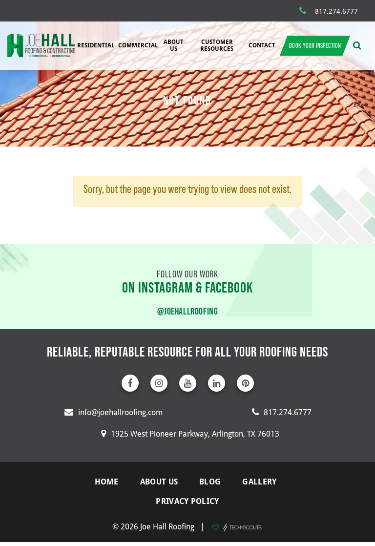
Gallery (259, 481)
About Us (174, 45)
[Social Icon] (130, 383)
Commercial (138, 45)
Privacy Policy (187, 501)
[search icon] (357, 45)
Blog (210, 481)
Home (107, 481)
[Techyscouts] (236, 526)
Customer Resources (216, 45)
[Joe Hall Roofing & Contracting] (41, 45)
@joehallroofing (187, 311)
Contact (262, 45)
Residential (95, 45)
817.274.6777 (336, 11)
